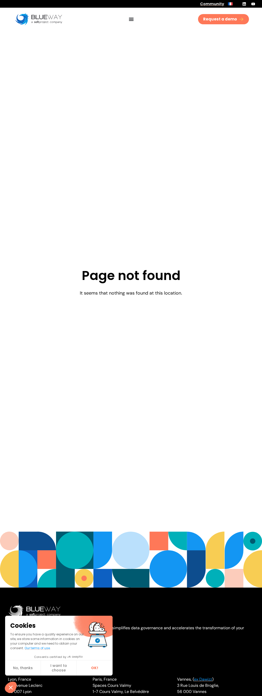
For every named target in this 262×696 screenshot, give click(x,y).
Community (212, 3)
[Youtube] (253, 4)
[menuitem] (230, 3)
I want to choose (58, 668)
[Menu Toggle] (131, 19)
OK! (94, 667)
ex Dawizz (203, 679)
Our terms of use (37, 648)
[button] (11, 687)
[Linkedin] (244, 4)
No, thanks (23, 667)
